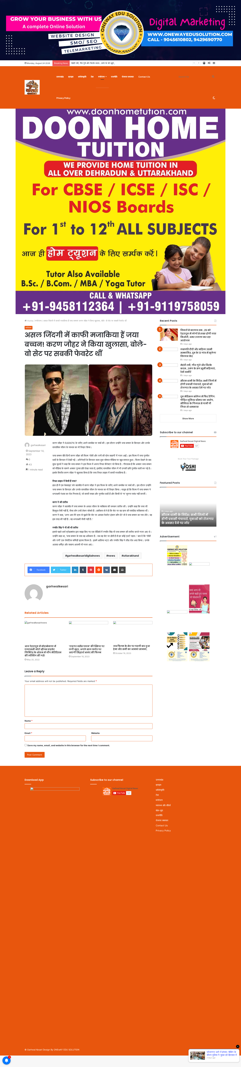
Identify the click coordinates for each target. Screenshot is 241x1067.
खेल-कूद (159, 810)
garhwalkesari (38, 445)
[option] (188, 509)
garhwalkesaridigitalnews (83, 555)
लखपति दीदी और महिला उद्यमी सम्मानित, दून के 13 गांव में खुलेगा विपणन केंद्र (198, 353)
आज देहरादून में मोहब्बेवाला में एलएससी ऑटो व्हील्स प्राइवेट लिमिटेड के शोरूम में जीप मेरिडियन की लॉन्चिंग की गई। (43, 651)
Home (30, 320)
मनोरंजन (101, 76)
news (111, 555)
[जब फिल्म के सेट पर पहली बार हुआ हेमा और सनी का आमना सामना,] (132, 632)
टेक (92, 76)
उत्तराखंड (60, 76)
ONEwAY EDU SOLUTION (66, 1049)
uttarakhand (131, 555)
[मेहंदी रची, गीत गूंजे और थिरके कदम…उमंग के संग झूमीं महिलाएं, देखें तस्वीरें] (169, 369)
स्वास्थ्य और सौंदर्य (163, 805)
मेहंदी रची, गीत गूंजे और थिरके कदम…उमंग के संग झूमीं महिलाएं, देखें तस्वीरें (100, 63)
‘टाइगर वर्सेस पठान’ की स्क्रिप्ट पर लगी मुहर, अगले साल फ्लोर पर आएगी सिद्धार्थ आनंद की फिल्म (86, 649)
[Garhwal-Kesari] (32, 87)
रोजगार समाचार (128, 76)
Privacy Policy (63, 98)
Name (28, 720)
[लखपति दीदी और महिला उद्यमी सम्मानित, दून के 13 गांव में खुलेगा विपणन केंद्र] (169, 354)
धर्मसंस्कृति (82, 76)
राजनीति (114, 76)
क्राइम (70, 76)
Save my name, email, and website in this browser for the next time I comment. (68, 745)
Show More (188, 418)
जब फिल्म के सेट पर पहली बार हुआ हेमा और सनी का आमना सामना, (131, 647)
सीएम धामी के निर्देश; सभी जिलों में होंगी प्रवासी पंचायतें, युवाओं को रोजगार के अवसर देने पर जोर (198, 384)
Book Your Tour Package (188, 459)
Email (28, 733)
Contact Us (144, 76)
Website (95, 733)
